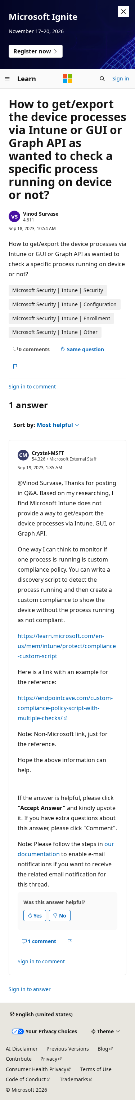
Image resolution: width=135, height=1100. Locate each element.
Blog (103, 1048)
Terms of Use (96, 1069)
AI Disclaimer (22, 1048)
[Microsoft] (67, 78)
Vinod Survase (40, 213)
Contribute (19, 1058)
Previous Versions (67, 1048)
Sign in (120, 78)
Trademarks (74, 1079)
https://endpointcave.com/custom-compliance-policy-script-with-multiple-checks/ (65, 708)
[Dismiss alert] (123, 11)
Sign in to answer (30, 989)
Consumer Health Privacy (36, 1069)
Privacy (48, 1058)
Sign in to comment (32, 386)
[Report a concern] (15, 366)
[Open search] (102, 78)
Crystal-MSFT (48, 452)
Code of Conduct (26, 1079)
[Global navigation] (7, 78)
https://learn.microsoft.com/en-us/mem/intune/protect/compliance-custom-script (67, 646)
